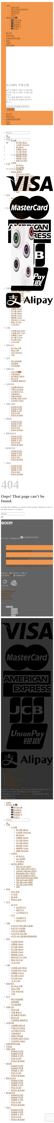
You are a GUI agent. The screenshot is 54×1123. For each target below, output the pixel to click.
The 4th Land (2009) (23, 188)
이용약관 (10, 782)
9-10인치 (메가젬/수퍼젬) (21, 291)
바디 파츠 (15, 198)
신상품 (13, 140)
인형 (8, 137)
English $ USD (16, 407)
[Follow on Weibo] (9, 531)
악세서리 (10, 345)
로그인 (9, 33)
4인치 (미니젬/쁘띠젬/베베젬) (22, 300)
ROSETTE (15, 13)
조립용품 (14, 363)
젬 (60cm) (19, 147)
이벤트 (13, 163)
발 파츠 (14, 203)
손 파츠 (14, 200)
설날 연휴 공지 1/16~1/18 (17, 558)
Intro (8, 5)
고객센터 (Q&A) (17, 401)
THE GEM (15, 7)
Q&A (8, 43)
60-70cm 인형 (16, 348)
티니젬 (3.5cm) (16, 337)
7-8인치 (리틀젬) (17, 296)
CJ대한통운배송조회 (8, 591)
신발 (8, 328)
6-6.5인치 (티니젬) (18, 298)
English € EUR (16, 409)
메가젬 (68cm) (21, 143)
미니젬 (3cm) (16, 340)
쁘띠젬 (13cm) (21, 156)
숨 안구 (14, 211)
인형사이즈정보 (17, 389)
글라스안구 (20, 225)
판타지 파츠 (15, 205)
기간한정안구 (21, 218)
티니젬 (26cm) (21, 154)
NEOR (9, 419)
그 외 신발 (15, 342)
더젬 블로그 (15, 374)
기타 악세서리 (16, 353)
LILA (13, 15)
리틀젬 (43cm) (21, 149)
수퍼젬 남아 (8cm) (18, 331)
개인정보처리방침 (14, 779)
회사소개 (14, 379)
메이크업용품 (16, 361)
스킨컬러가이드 (17, 392)
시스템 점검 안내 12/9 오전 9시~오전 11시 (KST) (27, 566)
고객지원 (10, 384)
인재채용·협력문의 (18, 381)
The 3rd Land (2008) (23, 190)
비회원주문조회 (13, 38)
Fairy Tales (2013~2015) (25, 176)
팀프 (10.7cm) (16, 322)
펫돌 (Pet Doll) (21, 161)
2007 (18, 192)
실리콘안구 (20, 213)
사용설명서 (15, 394)
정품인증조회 (16, 396)
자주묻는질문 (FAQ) (19, 398)
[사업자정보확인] (25, 794)
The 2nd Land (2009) (23, 186)
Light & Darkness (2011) (25, 182)
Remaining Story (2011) (24, 180)
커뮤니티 (10, 369)
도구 (8, 358)
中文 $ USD (15, 413)
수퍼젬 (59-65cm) (22, 145)
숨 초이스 (20, 165)
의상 (8, 303)
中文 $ (16, 29)
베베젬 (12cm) (21, 158)
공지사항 (14, 372)
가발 (8, 288)
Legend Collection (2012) (25, 178)
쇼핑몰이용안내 (17, 387)
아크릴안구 (20, 222)
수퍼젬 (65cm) (16, 306)
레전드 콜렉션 (16, 172)
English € (17, 24)
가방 (13, 355)
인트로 (9, 1046)
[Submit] (7, 142)
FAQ (8, 41)
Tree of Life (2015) (23, 174)
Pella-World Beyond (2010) (26, 184)
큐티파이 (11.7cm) (18, 320)
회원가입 (10, 36)
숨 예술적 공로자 (17, 376)
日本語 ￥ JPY (16, 411)
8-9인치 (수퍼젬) (17, 293)
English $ (17, 22)
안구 (8, 208)
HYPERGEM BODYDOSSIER (19, 551)
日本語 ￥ (17, 26)
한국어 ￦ (10, 18)
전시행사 (19, 170)
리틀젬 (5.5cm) (16, 335)
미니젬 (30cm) (21, 152)
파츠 (8, 195)
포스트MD (20, 167)
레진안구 (19, 216)
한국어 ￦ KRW (17, 415)
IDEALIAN (15, 11)
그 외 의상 (15, 324)
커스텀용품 (15, 366)
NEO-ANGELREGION (19, 9)
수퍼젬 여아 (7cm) (18, 333)
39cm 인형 (15, 350)
